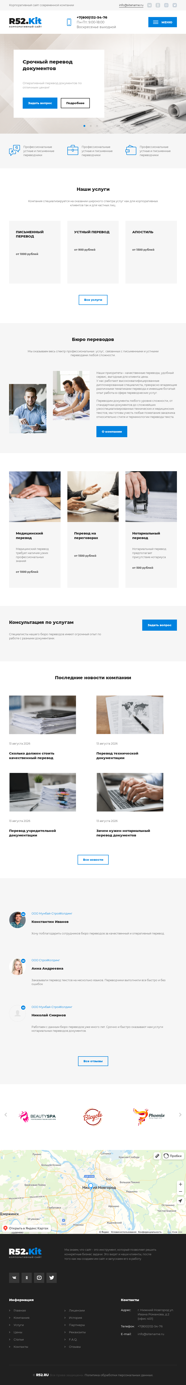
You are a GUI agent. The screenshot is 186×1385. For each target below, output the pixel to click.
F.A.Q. (73, 1339)
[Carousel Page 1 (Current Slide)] (84, 126)
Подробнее (75, 103)
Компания (21, 1317)
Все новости (93, 859)
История (75, 1317)
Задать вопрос (40, 103)
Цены (18, 1332)
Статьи (19, 1339)
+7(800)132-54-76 (92, 17)
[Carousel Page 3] (97, 126)
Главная (20, 1310)
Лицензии (77, 1310)
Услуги (19, 1325)
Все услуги (93, 300)
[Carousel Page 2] (91, 126)
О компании (112, 431)
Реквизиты (77, 1332)
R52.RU (42, 1375)
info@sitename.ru (131, 5)
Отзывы (75, 1346)
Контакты (21, 1346)
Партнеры (77, 1325)
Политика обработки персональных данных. (119, 1375)
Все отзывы (93, 1061)
